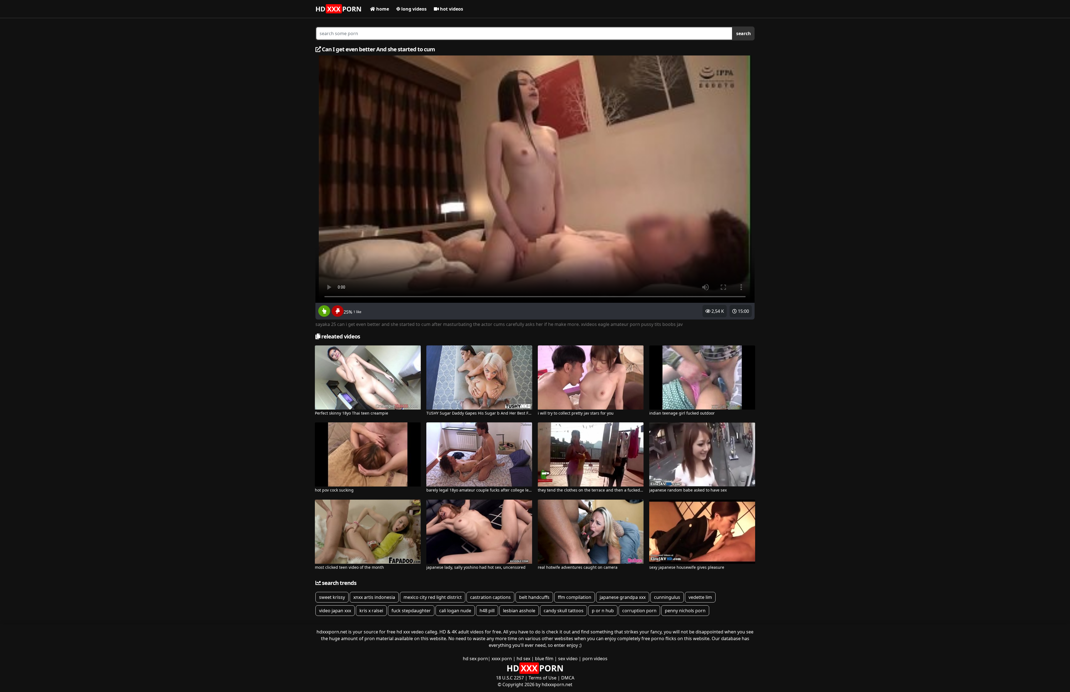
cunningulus (667, 597)
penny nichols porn (685, 611)
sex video (568, 658)
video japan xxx (335, 611)
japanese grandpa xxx (623, 597)
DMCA (567, 678)
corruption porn (639, 611)
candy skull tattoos (563, 611)
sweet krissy (332, 597)
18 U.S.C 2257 (510, 678)
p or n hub (603, 611)
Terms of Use (542, 678)
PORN (338, 8)
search (743, 33)
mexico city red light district (432, 597)
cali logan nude (455, 611)
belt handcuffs (534, 597)
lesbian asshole (519, 611)
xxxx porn (502, 658)
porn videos (594, 658)
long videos (413, 9)
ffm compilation (574, 597)
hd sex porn (475, 658)
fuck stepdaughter (411, 611)
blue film (544, 658)
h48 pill (487, 611)
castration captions (490, 597)
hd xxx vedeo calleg (417, 632)
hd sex (523, 658)
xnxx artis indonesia (374, 597)
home (382, 9)
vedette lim (700, 597)
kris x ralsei (371, 611)
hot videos (451, 9)
